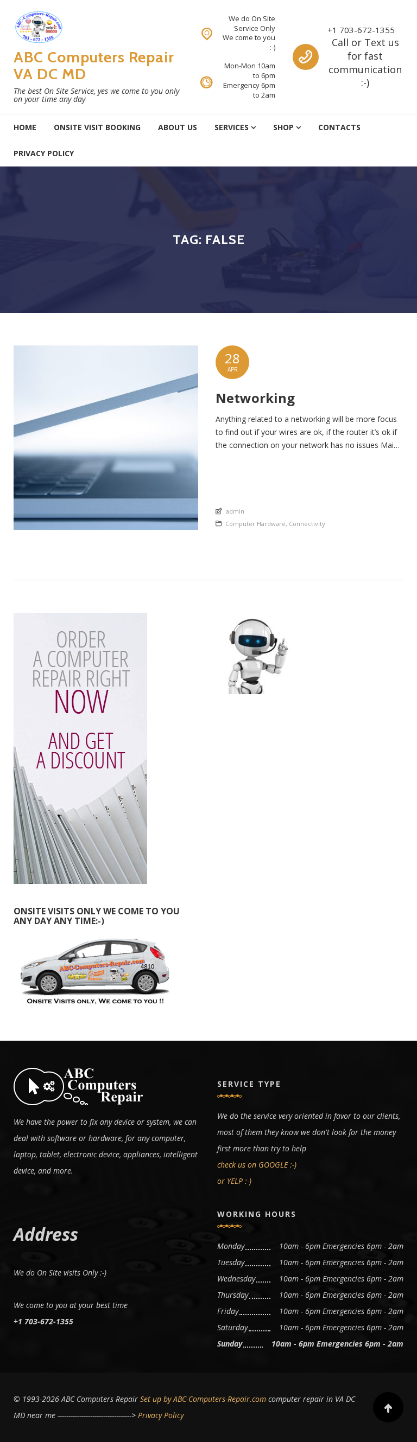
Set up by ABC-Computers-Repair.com (203, 1399)
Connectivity (307, 524)
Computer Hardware (255, 524)
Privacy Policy (44, 153)
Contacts (339, 127)
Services (231, 127)
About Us (177, 127)
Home (25, 127)
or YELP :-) (234, 1181)
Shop (283, 127)
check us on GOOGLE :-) (256, 1164)
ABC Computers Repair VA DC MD (94, 65)
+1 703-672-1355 (361, 29)
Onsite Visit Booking (97, 127)
